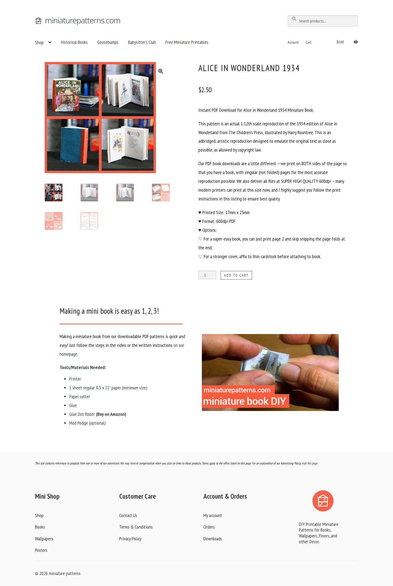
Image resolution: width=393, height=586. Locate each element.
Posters (41, 550)
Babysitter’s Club (142, 42)
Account (293, 42)
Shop (39, 42)
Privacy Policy (130, 538)
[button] (160, 71)
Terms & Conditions (136, 527)
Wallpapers (44, 538)
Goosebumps (107, 42)
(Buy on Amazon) (111, 414)
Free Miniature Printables (186, 42)
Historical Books (74, 42)
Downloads (212, 538)
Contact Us (128, 515)
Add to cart (236, 275)
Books (40, 527)
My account (212, 515)
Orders (209, 527)
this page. (312, 463)
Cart (308, 42)
